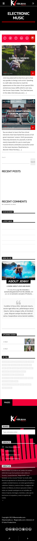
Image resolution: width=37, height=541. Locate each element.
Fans (9, 368)
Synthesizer (7, 388)
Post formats (8, 381)
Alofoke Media (8, 362)
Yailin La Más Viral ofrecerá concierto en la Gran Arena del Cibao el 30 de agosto (17, 248)
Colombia (6, 365)
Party (30, 378)
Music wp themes (20, 378)
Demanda (25, 365)
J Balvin (5, 371)
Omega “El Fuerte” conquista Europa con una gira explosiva (18, 226)
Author (5, 72)
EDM (4, 368)
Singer (28, 384)
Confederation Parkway (12, 459)
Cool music (16, 365)
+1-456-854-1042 (10, 451)
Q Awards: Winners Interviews (19, 59)
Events (18, 101)
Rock (22, 384)
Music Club (19, 375)
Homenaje (23, 368)
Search (4, 157)
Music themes (7, 378)
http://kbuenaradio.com (12, 447)
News (18, 47)
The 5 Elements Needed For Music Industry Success (19, 113)
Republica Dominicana (10, 384)
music (23, 371)
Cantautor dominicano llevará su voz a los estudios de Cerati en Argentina (18, 238)
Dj (30, 365)
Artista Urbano (20, 362)
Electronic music (8, 47)
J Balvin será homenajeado (11, 189)
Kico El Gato (14, 371)
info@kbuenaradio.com (12, 455)
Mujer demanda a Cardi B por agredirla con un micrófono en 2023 (18, 232)
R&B (16, 381)
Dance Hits (7, 340)
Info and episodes (18, 325)
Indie (30, 368)
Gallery (15, 368)
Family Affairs (8, 346)
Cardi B (30, 362)
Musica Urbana (8, 375)
